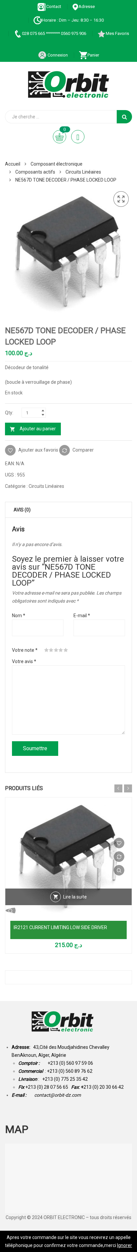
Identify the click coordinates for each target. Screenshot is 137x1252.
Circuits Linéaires (83, 172)
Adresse (86, 6)
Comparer (83, 449)
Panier (93, 55)
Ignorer (124, 1245)
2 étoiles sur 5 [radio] (51, 650)
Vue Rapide (119, 870)
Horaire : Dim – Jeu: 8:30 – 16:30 (73, 20)
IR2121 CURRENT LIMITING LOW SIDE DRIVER (60, 927)
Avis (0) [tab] (22, 509)
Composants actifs (35, 172)
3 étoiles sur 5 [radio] (56, 650)
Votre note (25, 650)
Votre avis (24, 661)
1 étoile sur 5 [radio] (46, 650)
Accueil (12, 164)
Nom (18, 615)
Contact (53, 6)
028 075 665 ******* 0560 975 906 (54, 33)
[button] (121, 199)
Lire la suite (75, 897)
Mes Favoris (117, 33)
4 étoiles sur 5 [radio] (61, 650)
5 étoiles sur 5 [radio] (66, 650)
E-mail (81, 615)
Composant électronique (56, 164)
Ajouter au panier (38, 428)
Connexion (57, 55)
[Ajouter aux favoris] (119, 843)
